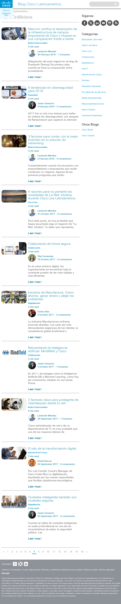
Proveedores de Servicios (94, 92)
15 (76, 552)
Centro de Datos (89, 45)
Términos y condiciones (51, 570)
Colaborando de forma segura (49, 243)
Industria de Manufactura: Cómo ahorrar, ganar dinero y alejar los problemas (51, 296)
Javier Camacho (45, 103)
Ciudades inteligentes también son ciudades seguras (52, 499)
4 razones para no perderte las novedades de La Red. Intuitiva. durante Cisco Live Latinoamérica (51, 195)
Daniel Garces (44, 461)
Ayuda (25, 570)
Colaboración (88, 57)
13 (65, 552)
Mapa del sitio (34, 570)
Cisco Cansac (88, 136)
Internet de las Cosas (92, 75)
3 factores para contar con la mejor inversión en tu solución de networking (53, 140)
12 (59, 552)
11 (53, 552)
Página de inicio (6, 14)
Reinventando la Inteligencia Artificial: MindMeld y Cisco (47, 349)
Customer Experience (92, 116)
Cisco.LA (6, 10)
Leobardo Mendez (46, 51)
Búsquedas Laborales (92, 40)
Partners (86, 81)
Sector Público (88, 110)
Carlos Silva (43, 312)
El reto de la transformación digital (52, 448)
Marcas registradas (107, 570)
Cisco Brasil (87, 130)
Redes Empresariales (91, 98)
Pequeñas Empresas (91, 86)
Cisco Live (87, 51)
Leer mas (34, 77)
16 (82, 552)
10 (48, 552)
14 (70, 552)
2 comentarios (63, 315)
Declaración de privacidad (71, 570)
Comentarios (16, 570)
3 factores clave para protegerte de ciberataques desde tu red (53, 401)
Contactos (5, 570)
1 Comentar (64, 55)
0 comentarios (64, 107)
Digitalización (88, 63)
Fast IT (85, 69)
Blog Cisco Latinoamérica (14, 11)
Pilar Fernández (45, 256)
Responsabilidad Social (93, 104)
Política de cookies (91, 570)
